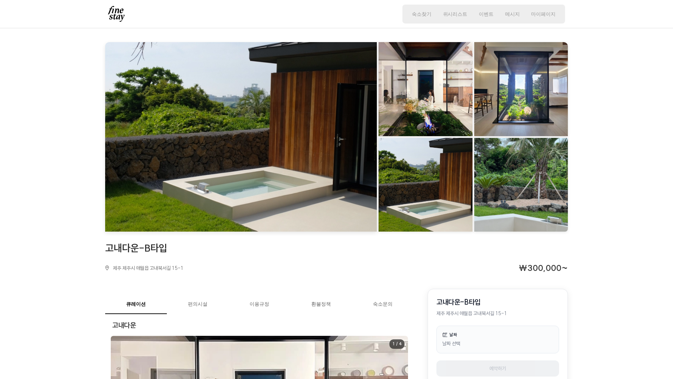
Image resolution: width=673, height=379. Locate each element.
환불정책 (321, 304)
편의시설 (198, 304)
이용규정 (259, 304)
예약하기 (497, 368)
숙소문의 (383, 304)
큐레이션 (136, 304)
